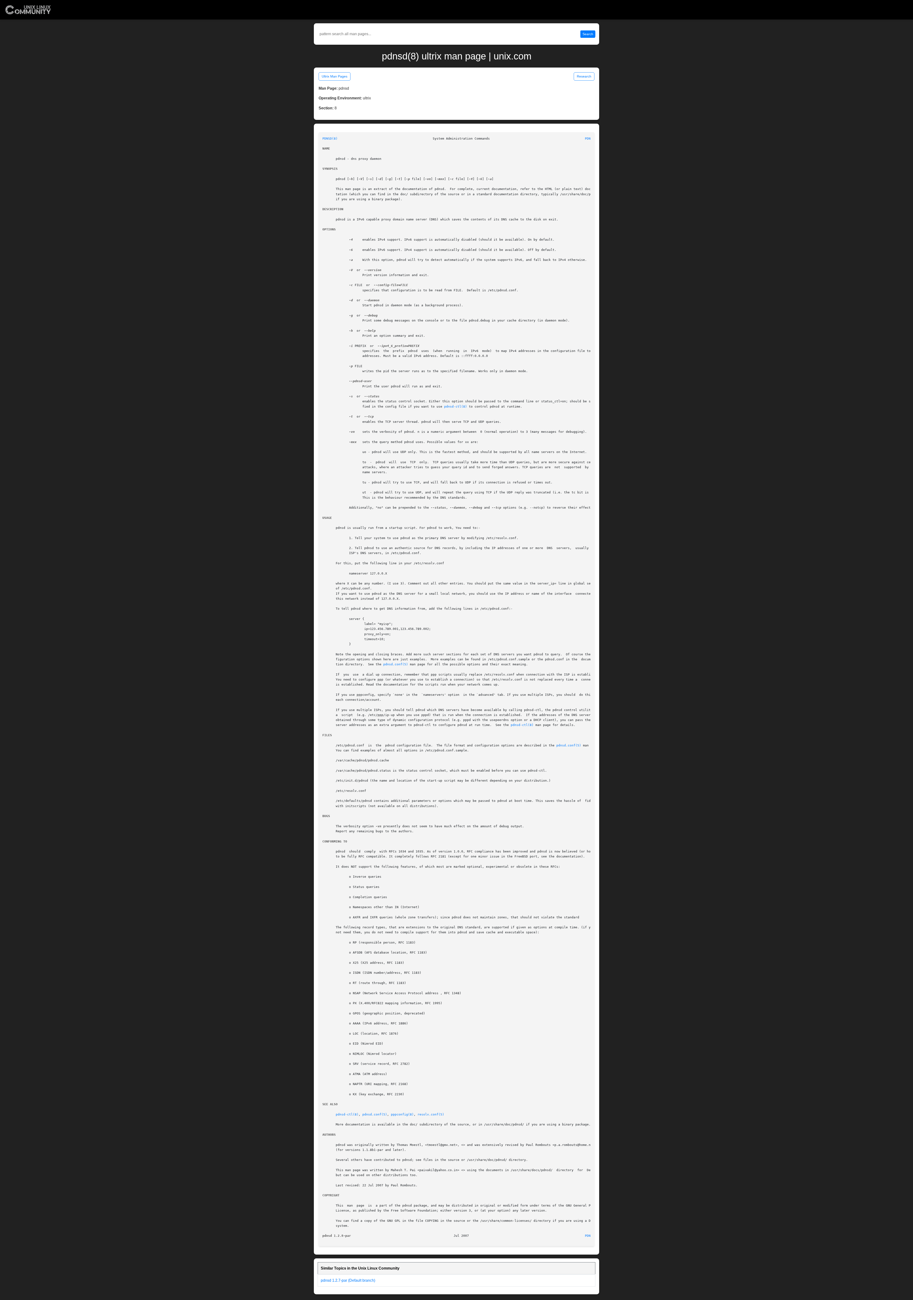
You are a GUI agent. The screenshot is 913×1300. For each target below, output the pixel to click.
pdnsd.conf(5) (395, 664)
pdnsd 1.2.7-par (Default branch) (348, 1280)
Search (588, 34)
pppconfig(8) (402, 1114)
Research (584, 76)
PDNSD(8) (330, 138)
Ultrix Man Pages (334, 76)
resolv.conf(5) (431, 1114)
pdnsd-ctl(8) (455, 406)
